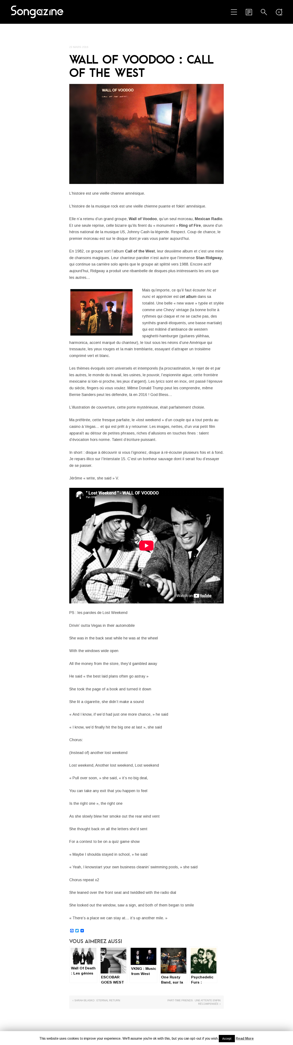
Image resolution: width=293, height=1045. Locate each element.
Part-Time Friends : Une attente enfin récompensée (194, 1002)
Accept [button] (226, 1038)
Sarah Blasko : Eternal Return (97, 1000)
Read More (245, 1038)
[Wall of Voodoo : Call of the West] (146, 134)
